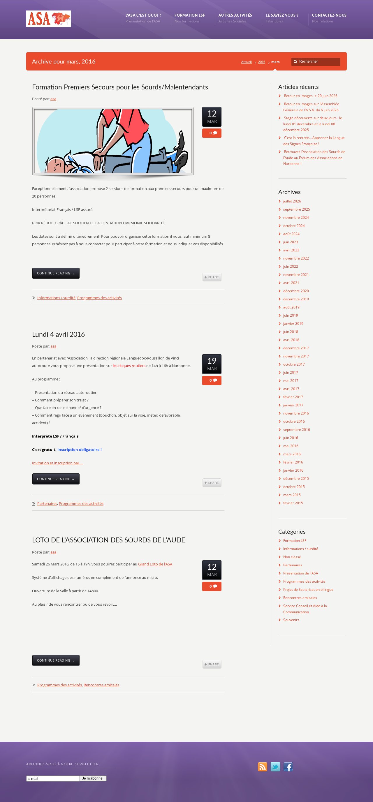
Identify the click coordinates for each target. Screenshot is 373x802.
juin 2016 (290, 437)
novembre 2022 (296, 258)
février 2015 (293, 502)
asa (53, 98)
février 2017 (293, 396)
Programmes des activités (99, 297)
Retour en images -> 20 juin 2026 (310, 95)
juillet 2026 (292, 201)
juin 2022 (290, 266)
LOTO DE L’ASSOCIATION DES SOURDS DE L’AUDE (108, 540)
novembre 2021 (296, 274)
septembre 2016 (296, 429)
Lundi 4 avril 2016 (58, 335)
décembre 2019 (296, 299)
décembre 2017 (296, 348)
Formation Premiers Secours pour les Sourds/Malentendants (120, 87)
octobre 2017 (294, 364)
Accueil (246, 61)
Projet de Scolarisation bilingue (308, 589)
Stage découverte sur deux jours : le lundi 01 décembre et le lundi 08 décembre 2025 (312, 123)
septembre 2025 (296, 209)
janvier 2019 (293, 323)
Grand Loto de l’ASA (155, 564)
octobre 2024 (294, 225)
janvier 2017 (293, 405)
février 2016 (293, 462)
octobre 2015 (294, 486)
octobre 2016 (294, 421)
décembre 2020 (296, 290)
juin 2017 (290, 372)
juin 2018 (290, 331)
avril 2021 (291, 282)
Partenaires (47, 503)
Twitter (275, 766)
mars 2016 (292, 454)
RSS (262, 766)
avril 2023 (291, 250)
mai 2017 (290, 380)
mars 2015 (292, 494)
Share (212, 277)
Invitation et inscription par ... (57, 463)
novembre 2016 (296, 413)
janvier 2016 (293, 470)
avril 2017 (291, 388)
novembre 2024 (296, 217)
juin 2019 (290, 315)
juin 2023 (290, 241)
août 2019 (291, 307)
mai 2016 (290, 445)
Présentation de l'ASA (300, 573)
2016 (261, 61)
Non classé (292, 556)
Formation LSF (294, 540)
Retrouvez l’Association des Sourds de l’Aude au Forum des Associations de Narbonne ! (314, 157)
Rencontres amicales (101, 685)
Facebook (288, 766)
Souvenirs (291, 619)
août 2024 (291, 233)
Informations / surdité (56, 297)
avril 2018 (291, 339)
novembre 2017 (296, 356)
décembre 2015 (296, 478)
